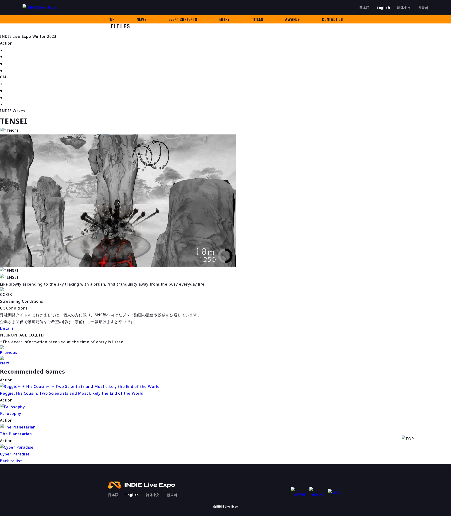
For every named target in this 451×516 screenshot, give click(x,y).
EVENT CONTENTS (183, 19)
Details (7, 328)
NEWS (141, 19)
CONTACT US (332, 19)
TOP (111, 19)
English (383, 7)
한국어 (423, 7)
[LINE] (335, 492)
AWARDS (292, 19)
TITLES (257, 19)
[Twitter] (298, 492)
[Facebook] (316, 492)
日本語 (364, 7)
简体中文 (404, 7)
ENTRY (224, 19)
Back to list (11, 460)
